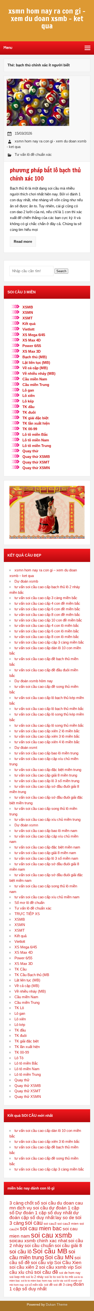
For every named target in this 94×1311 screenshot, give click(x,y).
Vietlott (28, 329)
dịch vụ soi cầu (32, 1207)
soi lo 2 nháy (35, 1277)
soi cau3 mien (68, 1223)
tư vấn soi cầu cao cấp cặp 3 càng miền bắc (49, 642)
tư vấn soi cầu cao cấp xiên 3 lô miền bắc (47, 736)
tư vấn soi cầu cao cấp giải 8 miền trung (45, 775)
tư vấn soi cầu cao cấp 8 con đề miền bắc (47, 614)
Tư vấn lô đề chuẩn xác (33, 154)
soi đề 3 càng (63, 1284)
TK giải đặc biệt (35, 418)
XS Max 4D (31, 340)
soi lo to (50, 1277)
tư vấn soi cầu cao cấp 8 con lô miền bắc (46, 637)
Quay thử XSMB (36, 456)
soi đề (48, 1284)
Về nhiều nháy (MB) (38, 373)
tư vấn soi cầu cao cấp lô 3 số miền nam (46, 858)
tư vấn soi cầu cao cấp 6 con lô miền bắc (46, 631)
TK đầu (28, 407)
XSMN (27, 312)
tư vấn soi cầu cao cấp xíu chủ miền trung (47, 819)
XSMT (27, 318)
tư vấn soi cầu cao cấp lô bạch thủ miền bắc (49, 709)
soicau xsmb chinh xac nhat (38, 1240)
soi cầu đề (46, 1272)
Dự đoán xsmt (25, 747)
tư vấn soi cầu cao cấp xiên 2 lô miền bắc (47, 731)
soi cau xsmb (51, 1235)
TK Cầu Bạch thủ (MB (31, 975)
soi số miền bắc (34, 1284)
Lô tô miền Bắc (35, 434)
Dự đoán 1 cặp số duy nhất (43, 1212)
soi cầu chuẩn (39, 1245)
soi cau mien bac (41, 1228)
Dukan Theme (56, 1304)
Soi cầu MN (59, 1257)
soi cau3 (50, 1223)
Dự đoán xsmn (26, 825)
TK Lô (19, 1008)
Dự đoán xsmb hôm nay (33, 681)
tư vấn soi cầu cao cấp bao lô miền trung (46, 753)
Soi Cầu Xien (67, 1262)
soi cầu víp (42, 1262)
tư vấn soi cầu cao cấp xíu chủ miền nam (47, 897)
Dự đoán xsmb (26, 581)
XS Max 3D (31, 351)
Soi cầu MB (50, 1251)
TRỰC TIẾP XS (27, 914)
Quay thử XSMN (36, 468)
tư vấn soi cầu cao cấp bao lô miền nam (45, 831)
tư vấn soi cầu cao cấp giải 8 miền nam (45, 853)
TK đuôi (29, 412)
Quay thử (30, 451)
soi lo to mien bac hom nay (36, 1280)
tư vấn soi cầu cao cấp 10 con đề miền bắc (48, 620)
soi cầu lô (20, 1252)
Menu (8, 47)
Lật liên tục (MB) (36, 362)
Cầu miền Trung (35, 385)
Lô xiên (28, 395)
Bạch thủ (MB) (34, 357)
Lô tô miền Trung (36, 446)
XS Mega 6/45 (33, 335)
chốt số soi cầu (40, 1203)
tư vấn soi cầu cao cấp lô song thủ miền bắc (49, 725)
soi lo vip (58, 1280)
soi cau (34, 1223)
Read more (23, 241)
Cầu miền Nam (34, 379)
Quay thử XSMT (35, 462)
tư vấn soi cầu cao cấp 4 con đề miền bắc (47, 603)
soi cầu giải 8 (68, 1245)
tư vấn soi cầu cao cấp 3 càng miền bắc (45, 598)
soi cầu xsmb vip (56, 1267)
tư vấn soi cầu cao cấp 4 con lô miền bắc (46, 625)
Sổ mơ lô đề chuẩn (29, 902)
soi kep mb (17, 1277)
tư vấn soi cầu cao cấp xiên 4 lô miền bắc (47, 742)
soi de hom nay (70, 1273)
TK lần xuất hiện (36, 423)
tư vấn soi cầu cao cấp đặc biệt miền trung (47, 770)
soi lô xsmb (70, 1280)
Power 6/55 (31, 346)
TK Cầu (20, 969)
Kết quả (28, 324)
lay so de (64, 1217)
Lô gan (28, 390)
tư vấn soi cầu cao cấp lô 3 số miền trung (46, 781)
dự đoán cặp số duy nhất (44, 1215)
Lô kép (28, 401)
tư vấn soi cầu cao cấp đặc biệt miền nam (47, 847)
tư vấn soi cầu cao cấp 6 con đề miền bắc (47, 609)
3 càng (16, 1203)
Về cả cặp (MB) (35, 368)
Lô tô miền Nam (35, 440)
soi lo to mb (65, 1277)
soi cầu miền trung (42, 1254)
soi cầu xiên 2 (23, 1267)
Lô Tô (18, 1058)
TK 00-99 (29, 429)
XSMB (27, 307)
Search (61, 271)
